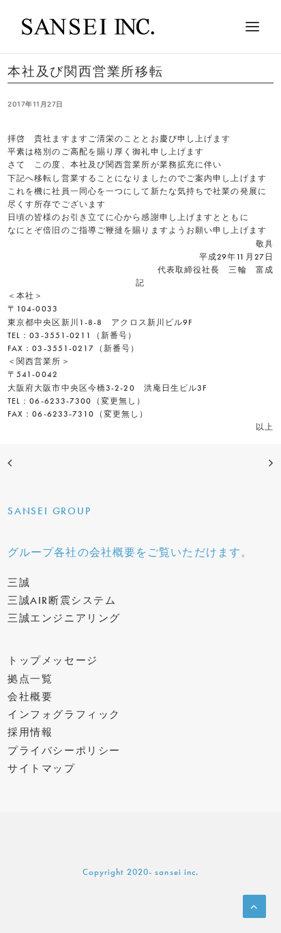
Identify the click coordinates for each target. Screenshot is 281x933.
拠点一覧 (30, 679)
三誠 (19, 582)
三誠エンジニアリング (64, 618)
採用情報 (30, 732)
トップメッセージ (53, 660)
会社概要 (30, 697)
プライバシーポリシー (64, 750)
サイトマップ (42, 768)
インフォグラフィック (64, 714)
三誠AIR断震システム (62, 600)
